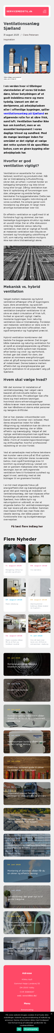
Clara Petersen (31, 35)
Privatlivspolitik (31, 1029)
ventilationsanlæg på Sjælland (24, 113)
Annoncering (27, 1010)
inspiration (9, 39)
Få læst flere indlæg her (27, 526)
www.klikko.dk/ (29, 996)
